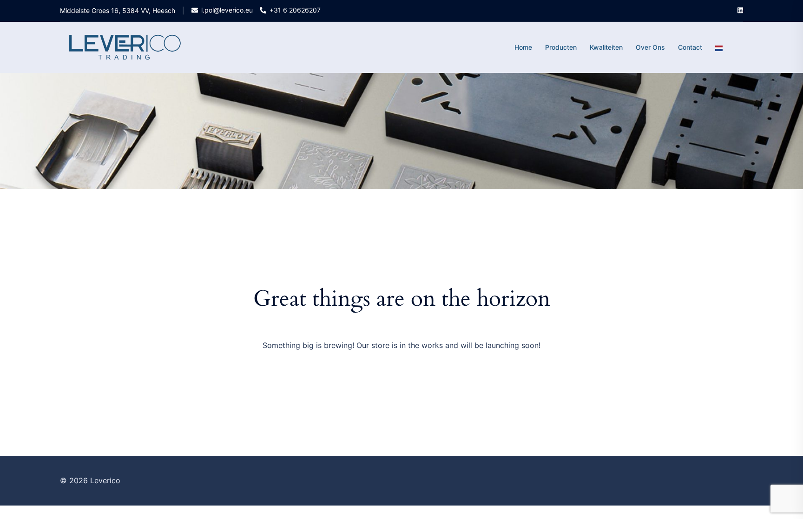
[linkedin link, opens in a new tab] (739, 10)
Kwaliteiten (606, 47)
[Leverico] (125, 47)
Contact (690, 47)
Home (523, 47)
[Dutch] (719, 47)
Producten (561, 47)
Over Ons (650, 47)
